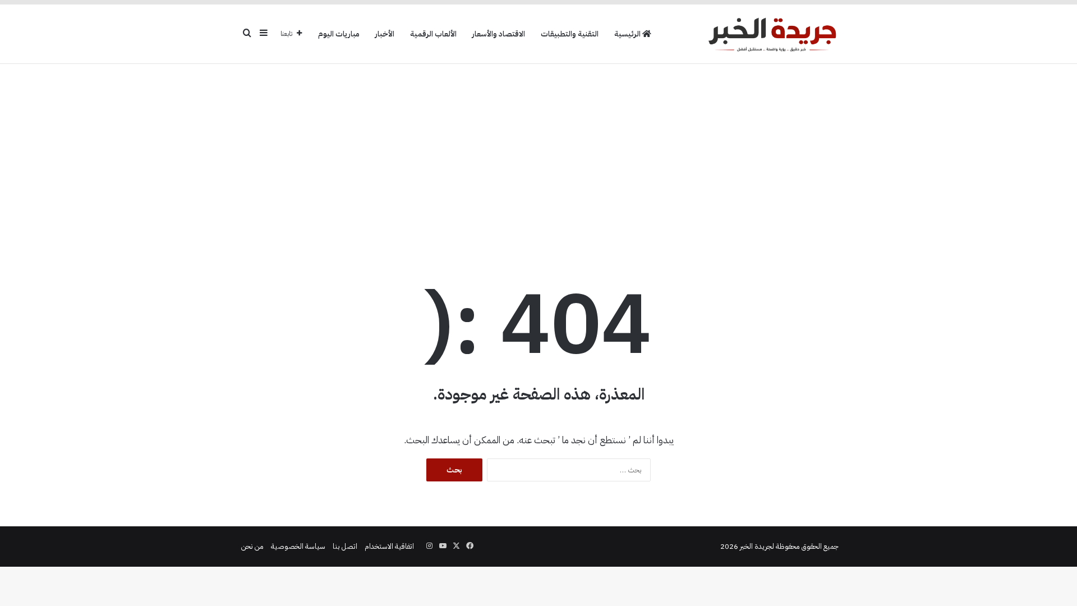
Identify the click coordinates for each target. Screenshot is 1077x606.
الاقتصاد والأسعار (498, 34)
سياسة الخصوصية (298, 546)
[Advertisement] (538, 153)
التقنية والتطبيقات (570, 34)
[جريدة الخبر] (772, 34)
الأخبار (384, 34)
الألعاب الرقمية (433, 34)
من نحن (252, 546)
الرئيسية (628, 34)
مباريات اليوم (339, 34)
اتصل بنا (345, 546)
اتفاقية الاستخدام (389, 546)
